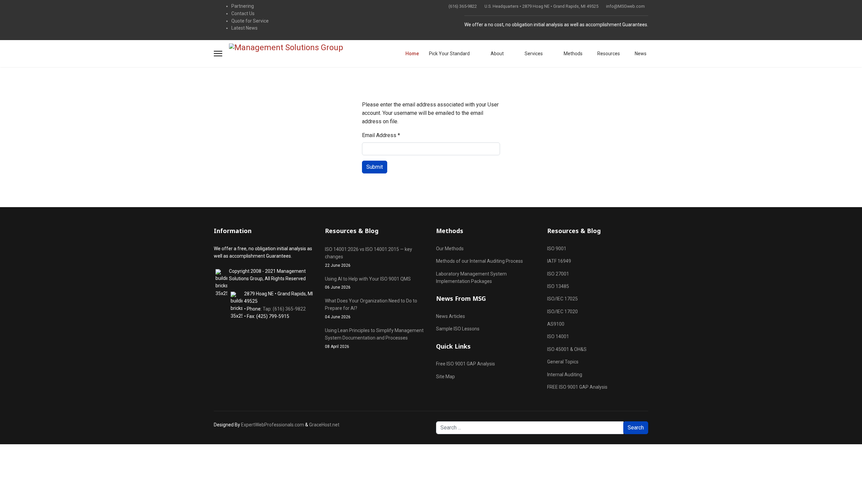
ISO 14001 (558, 336)
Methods (573, 53)
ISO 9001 (556, 248)
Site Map (445, 376)
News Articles (450, 316)
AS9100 (555, 324)
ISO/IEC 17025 (562, 298)
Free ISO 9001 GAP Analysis (465, 363)
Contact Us (243, 13)
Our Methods (450, 248)
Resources (608, 53)
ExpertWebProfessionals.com (272, 424)
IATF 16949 (559, 261)
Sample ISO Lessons (457, 328)
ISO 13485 (558, 286)
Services (533, 53)
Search (636, 427)
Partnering (242, 6)
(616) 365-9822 (463, 6)
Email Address (381, 135)
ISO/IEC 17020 (562, 311)
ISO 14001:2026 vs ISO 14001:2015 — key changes (368, 257)
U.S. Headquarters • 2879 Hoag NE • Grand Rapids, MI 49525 (541, 6)
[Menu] (218, 53)
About (497, 53)
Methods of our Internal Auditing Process (479, 261)
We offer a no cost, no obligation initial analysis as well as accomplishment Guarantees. (556, 24)
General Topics (562, 361)
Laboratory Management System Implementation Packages (471, 277)
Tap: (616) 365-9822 (284, 309)
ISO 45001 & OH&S (567, 349)
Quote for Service (250, 21)
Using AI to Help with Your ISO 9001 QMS (368, 283)
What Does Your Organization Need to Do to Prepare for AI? (371, 308)
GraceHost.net (324, 424)
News (640, 53)
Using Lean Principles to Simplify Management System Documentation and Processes (374, 338)
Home (412, 53)
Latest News (244, 28)
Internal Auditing (564, 374)
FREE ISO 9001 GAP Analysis (577, 387)
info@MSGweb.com (625, 6)
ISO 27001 (558, 274)
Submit (374, 167)
